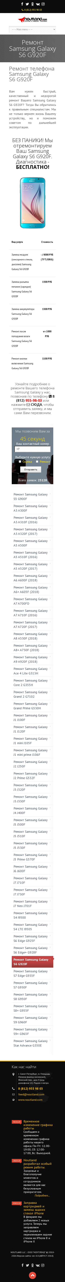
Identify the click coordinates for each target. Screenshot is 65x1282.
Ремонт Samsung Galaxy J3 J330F (30, 799)
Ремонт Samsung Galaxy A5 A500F (30, 543)
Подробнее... (42, 1195)
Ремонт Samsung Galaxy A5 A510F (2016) (30, 554)
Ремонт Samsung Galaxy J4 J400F (30, 810)
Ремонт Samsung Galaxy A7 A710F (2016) (30, 613)
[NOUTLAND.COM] (32, 19)
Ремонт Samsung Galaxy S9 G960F (30, 1020)
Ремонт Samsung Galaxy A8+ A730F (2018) (30, 647)
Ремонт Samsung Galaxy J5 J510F (30, 833)
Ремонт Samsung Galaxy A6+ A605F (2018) (30, 589)
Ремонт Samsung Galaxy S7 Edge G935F (30, 973)
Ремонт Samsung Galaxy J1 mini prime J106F (30, 752)
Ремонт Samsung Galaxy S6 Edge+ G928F (30, 950)
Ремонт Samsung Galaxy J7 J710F (30, 880)
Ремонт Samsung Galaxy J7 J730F (30, 892)
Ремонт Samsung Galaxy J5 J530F (30, 845)
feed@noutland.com (31, 1094)
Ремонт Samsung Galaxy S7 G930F (30, 985)
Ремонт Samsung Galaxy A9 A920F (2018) (30, 659)
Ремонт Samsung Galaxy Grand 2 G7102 (30, 694)
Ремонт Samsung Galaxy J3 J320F (30, 787)
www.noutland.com (30, 1099)
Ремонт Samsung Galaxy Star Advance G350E (30, 1043)
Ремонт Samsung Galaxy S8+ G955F (30, 1008)
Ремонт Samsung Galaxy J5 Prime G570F (30, 857)
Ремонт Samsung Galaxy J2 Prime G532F (30, 775)
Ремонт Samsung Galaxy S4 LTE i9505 (30, 927)
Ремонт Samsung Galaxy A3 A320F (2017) (30, 531)
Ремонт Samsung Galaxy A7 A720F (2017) (30, 624)
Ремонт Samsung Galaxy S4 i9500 (30, 915)
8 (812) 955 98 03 (33, 9)
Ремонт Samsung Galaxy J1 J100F (30, 717)
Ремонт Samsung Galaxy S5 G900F (30, 496)
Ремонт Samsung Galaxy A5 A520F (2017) (30, 566)
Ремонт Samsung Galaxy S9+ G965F (30, 1031)
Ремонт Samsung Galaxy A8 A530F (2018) (30, 636)
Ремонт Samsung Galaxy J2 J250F (30, 764)
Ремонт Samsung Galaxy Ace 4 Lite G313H (30, 671)
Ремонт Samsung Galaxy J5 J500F (30, 822)
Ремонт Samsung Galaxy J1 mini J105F (30, 740)
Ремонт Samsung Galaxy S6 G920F (31, 961)
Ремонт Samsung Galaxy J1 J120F (30, 729)
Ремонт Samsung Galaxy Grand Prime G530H (30, 706)
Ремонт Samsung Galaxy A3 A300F (30, 508)
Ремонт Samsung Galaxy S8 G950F (30, 996)
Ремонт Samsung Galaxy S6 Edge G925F (30, 938)
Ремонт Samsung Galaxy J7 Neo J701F (30, 903)
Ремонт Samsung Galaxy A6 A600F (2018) (30, 578)
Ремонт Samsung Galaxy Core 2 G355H (30, 682)
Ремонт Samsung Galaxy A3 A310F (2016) (30, 519)
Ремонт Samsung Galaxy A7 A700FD (30, 601)
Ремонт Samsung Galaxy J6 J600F (30, 868)
